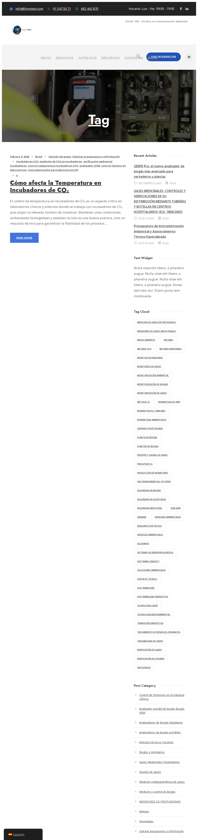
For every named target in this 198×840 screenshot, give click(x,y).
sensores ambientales (168, 516)
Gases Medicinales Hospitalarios (159, 762)
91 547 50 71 (62, 9)
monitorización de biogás (152, 384)
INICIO (46, 57)
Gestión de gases (60, 156)
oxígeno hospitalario (150, 428)
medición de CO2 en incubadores (61, 161)
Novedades (146, 821)
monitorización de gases (152, 392)
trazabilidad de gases (150, 640)
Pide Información (163, 56)
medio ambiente (146, 339)
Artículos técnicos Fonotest (156, 742)
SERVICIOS (64, 57)
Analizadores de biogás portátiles (160, 732)
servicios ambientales (150, 534)
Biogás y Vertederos (152, 752)
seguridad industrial (149, 508)
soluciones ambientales (151, 570)
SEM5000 (141, 516)
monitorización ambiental (153, 375)
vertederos (144, 667)
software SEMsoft (148, 561)
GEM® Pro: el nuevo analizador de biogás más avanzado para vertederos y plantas (159, 171)
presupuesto (145, 463)
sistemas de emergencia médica (155, 552)
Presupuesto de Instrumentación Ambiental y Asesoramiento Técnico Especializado (159, 231)
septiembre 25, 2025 (150, 182)
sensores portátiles (149, 525)
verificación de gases (149, 649)
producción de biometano (152, 472)
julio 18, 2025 (146, 242)
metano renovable (171, 348)
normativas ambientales (151, 419)
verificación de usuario (151, 658)
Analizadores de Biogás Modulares (161, 722)
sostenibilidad (145, 587)
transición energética (150, 623)
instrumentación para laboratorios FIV (53, 170)
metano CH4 (144, 348)
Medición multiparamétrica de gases (162, 782)
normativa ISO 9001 (169, 401)
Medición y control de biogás (157, 791)
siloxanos (143, 543)
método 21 (143, 401)
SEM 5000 (175, 508)
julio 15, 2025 (146, 217)
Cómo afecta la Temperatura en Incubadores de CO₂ (55, 186)
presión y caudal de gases (152, 454)
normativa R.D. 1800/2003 (151, 410)
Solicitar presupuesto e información (96, 156)
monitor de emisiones (150, 357)
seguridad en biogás (149, 490)
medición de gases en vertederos (156, 322)
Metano (144, 811)
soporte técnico (147, 578)
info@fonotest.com (29, 9)
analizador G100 (89, 165)
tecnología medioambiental (153, 614)
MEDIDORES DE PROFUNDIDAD (160, 801)
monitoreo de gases (149, 366)
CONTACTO (133, 57)
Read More (24, 238)
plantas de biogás (148, 446)
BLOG (152, 57)
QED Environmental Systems (154, 481)
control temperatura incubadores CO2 (53, 165)
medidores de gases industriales (156, 331)
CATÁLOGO (87, 57)
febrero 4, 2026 (19, 156)
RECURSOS (111, 57)
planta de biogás (147, 437)
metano (168, 339)
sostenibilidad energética (152, 596)
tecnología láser (147, 605)
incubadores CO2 (27, 161)
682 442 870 (89, 9)
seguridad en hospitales (151, 499)
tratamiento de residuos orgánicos (158, 632)
